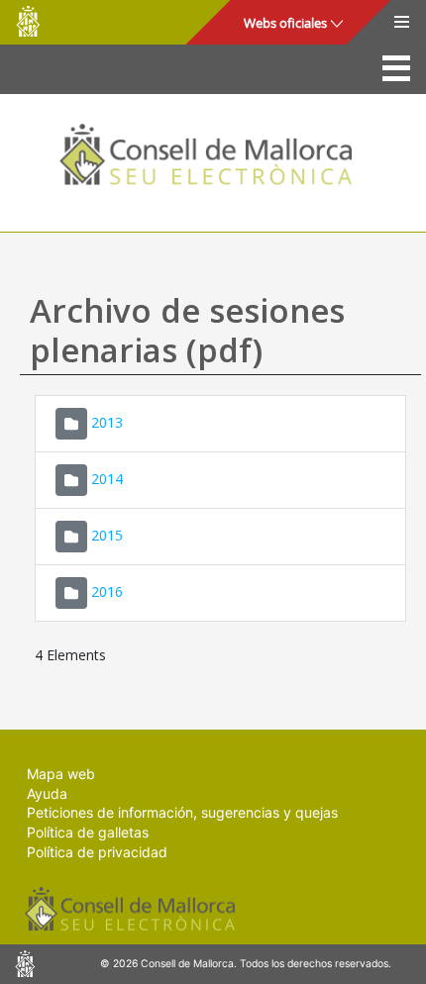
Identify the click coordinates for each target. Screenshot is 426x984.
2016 (107, 591)
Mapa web (61, 773)
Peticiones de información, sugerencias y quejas (182, 812)
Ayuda (47, 793)
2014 (107, 478)
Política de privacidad (97, 851)
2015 (107, 535)
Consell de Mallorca (28, 21)
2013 (107, 422)
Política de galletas (88, 832)
